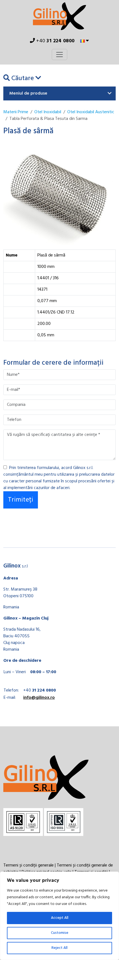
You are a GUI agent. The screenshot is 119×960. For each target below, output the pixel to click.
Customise (59, 933)
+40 (55, 41)
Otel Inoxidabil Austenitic (90, 112)
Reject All (59, 948)
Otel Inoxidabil (47, 112)
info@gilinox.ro (39, 697)
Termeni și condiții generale (28, 865)
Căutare (22, 78)
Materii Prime (15, 112)
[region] (59, 916)
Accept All (59, 918)
